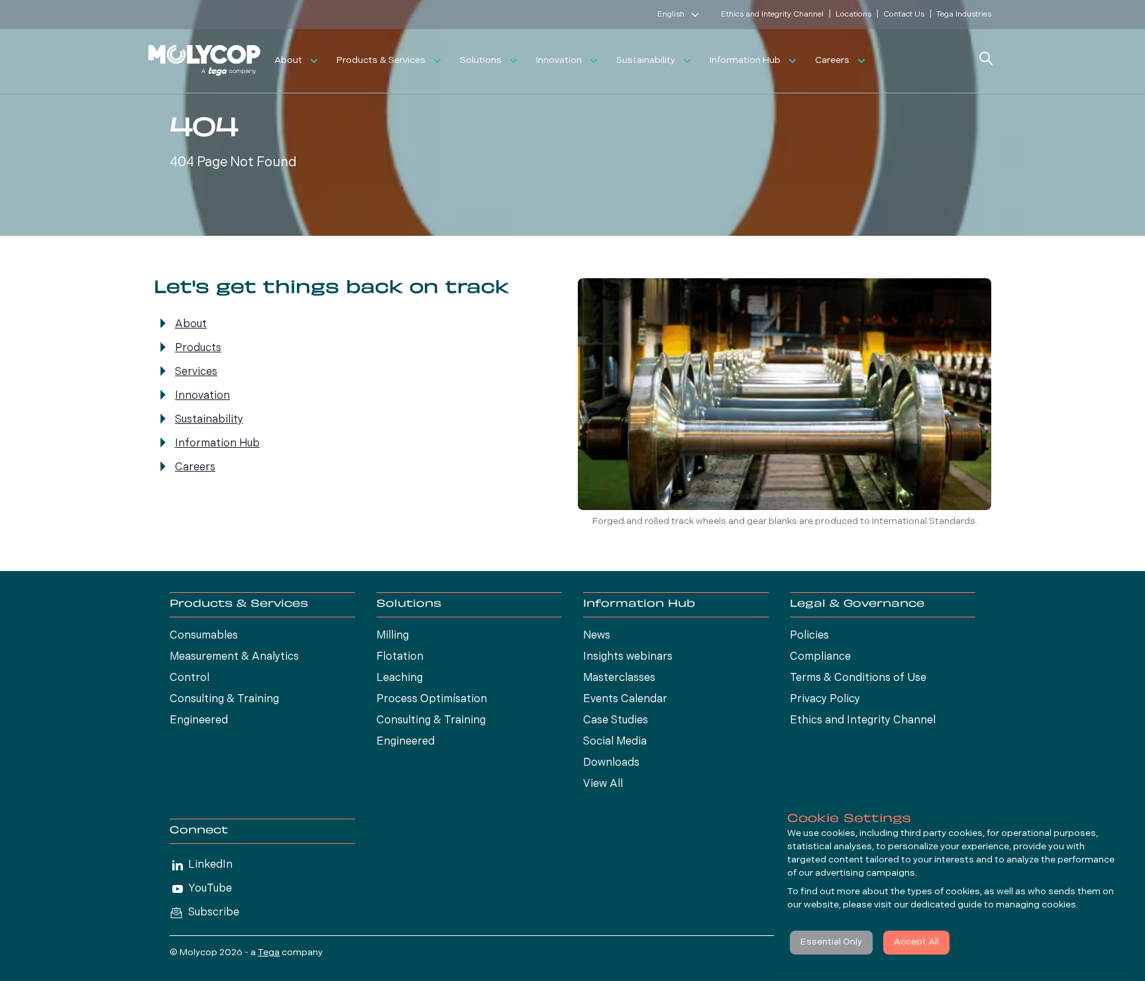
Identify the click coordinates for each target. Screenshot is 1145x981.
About (288, 61)
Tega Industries (963, 15)
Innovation (559, 61)
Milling (392, 636)
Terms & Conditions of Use (858, 678)
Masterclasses (619, 678)
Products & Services (381, 61)
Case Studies (615, 720)
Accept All (916, 942)
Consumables (204, 636)
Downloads (611, 763)
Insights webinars (628, 657)
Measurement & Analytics (234, 657)
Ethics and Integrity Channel (772, 15)
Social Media (615, 742)
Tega (269, 953)
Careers (832, 61)
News (596, 636)
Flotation (399, 657)
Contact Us (903, 15)
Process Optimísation (431, 699)
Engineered (199, 720)
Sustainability (645, 61)
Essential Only (831, 942)
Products (198, 348)
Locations (853, 15)
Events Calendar (625, 699)
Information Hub (745, 61)
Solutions (481, 61)
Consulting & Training (224, 699)
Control (189, 678)
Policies (809, 636)
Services (196, 372)
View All (603, 784)
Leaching (399, 678)
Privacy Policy (825, 699)
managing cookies (1036, 905)
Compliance (820, 657)
